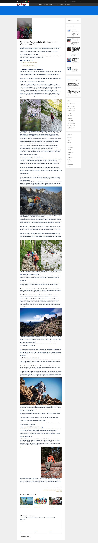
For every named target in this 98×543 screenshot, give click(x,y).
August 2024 (70, 111)
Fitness (69, 142)
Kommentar (23, 519)
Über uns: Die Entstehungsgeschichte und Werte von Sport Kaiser (74, 94)
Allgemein (35, 36)
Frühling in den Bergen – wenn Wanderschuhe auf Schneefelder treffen (76, 39)
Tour (55, 490)
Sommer (53, 490)
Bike (69, 140)
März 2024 (70, 120)
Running (70, 150)
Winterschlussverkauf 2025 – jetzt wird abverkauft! (75, 59)
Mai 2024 (70, 116)
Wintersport (70, 164)
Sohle (51, 490)
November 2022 (71, 125)
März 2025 (70, 105)
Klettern (39, 36)
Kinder (69, 144)
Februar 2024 (71, 122)
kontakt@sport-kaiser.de (73, 1)
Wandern (42, 36)
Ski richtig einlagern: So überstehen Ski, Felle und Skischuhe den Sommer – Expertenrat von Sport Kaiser (76, 49)
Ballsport (70, 139)
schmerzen (44, 490)
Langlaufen (70, 147)
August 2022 (70, 128)
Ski (69, 154)
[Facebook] (19, 1)
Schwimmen (70, 152)
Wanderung (57, 491)
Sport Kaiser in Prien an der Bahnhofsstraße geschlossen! (74, 86)
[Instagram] (17, 1)
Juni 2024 (70, 115)
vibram (58, 490)
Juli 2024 (70, 113)
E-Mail (36, 531)
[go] (78, 21)
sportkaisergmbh (71, 80)
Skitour (69, 155)
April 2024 (70, 118)
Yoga (69, 166)
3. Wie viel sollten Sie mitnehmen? (28, 65)
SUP (69, 159)
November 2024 (71, 108)
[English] (25, 1)
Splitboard (70, 157)
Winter (69, 162)
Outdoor (70, 149)
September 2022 (71, 127)
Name (21, 531)
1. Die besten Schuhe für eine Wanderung (29, 62)
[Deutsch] (23, 1)
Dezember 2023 (71, 123)
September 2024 (71, 110)
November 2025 (71, 103)
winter (61, 491)
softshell (48, 490)
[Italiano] (26, 1)
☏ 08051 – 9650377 (66, 1)
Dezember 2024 (71, 106)
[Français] (28, 1)
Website (50, 531)
